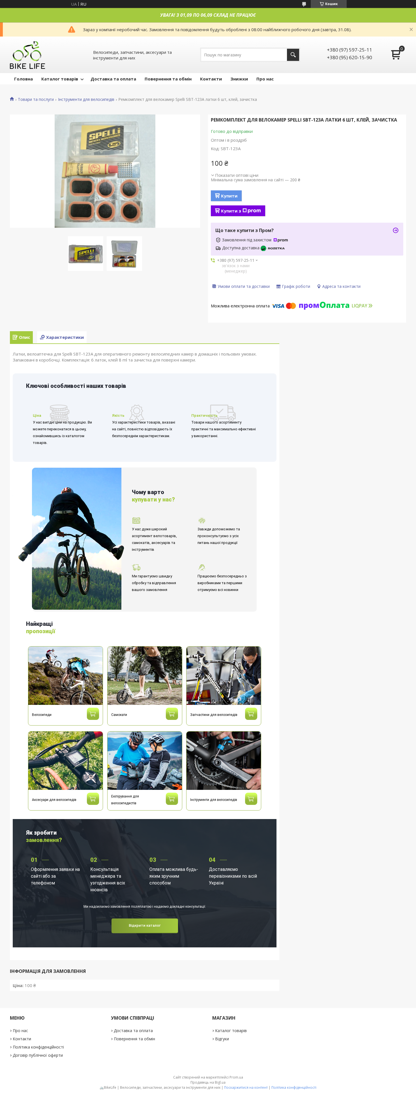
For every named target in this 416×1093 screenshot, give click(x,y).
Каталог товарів (59, 79)
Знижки (239, 79)
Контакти (211, 79)
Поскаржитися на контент (246, 1087)
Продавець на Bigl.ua (208, 1082)
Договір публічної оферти (38, 1055)
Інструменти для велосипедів (86, 99)
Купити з (231, 211)
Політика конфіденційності (38, 1047)
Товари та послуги (36, 99)
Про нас (265, 79)
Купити (229, 196)
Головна (23, 79)
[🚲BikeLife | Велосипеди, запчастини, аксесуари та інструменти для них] (28, 55)
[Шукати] (293, 55)
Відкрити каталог (145, 925)
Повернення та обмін (168, 79)
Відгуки (222, 1038)
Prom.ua (236, 1077)
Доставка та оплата (113, 79)
